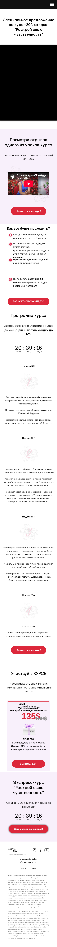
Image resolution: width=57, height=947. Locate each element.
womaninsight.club (28, 859)
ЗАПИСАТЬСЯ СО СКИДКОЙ (28, 301)
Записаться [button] (28, 763)
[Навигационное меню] (52, 4)
